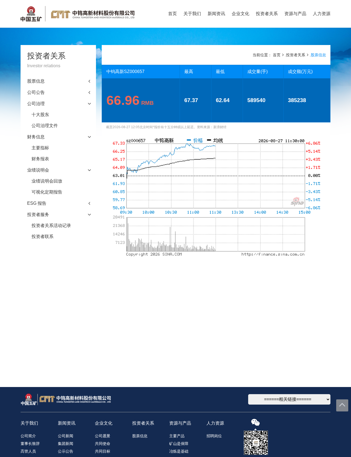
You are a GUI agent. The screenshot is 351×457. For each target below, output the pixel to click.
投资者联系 (42, 236)
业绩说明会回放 (47, 181)
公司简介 (28, 436)
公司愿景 (102, 436)
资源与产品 (295, 13)
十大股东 (40, 114)
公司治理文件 (45, 125)
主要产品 (177, 436)
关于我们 (192, 13)
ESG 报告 (36, 203)
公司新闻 (65, 436)
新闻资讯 (216, 13)
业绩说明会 (38, 170)
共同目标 (102, 451)
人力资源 (321, 13)
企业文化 (240, 13)
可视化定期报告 (47, 192)
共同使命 (102, 443)
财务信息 (36, 136)
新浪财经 (220, 127)
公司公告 (36, 92)
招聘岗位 (214, 436)
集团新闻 (65, 443)
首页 (172, 13)
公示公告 (65, 451)
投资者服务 (38, 214)
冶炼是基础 (178, 451)
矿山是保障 (178, 443)
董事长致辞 (30, 443)
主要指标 (40, 147)
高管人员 (28, 451)
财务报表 (40, 158)
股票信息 (36, 81)
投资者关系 (267, 13)
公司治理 (36, 103)
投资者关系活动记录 (51, 225)
